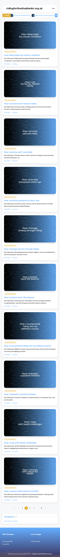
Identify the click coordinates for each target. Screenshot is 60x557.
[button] (14, 508)
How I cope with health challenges (20, 443)
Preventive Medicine (10, 51)
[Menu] (53, 8)
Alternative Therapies (11, 521)
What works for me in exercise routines (28, 15)
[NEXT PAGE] (46, 508)
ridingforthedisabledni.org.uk (24, 8)
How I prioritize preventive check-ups (21, 200)
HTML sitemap (35, 541)
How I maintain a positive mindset (20, 394)
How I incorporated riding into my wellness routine (27, 346)
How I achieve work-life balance (19, 297)
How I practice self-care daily (18, 152)
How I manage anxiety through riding (21, 249)
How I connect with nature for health (21, 491)
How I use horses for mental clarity (20, 103)
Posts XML (5, 544)
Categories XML (7, 541)
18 (41, 508)
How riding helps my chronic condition (22, 55)
